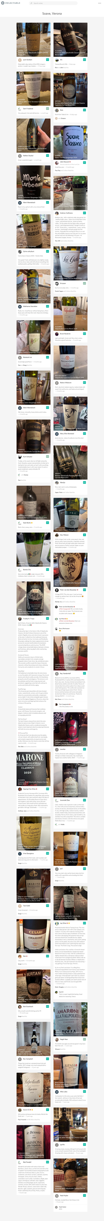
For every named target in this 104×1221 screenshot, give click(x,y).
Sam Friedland (28, 109)
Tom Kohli (26, 906)
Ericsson (63, 283)
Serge (19, 863)
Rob (24, 956)
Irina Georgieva (28, 853)
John (61, 67)
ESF (59, 241)
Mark (56, 987)
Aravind (23, 1119)
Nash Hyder (64, 1195)
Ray (59, 170)
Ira (61, 602)
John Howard (64, 162)
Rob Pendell (27, 1162)
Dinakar (63, 118)
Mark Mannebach (29, 202)
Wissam (57, 1049)
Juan (25, 811)
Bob (22, 746)
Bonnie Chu (27, 570)
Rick (56, 67)
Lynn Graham (27, 60)
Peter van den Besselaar (68, 590)
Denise (26, 475)
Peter (60, 492)
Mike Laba (63, 1092)
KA (61, 60)
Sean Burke (27, 523)
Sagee (61, 291)
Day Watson (64, 535)
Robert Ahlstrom (65, 383)
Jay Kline (61, 618)
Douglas (61, 987)
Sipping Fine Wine (29, 789)
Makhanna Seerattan (30, 306)
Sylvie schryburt (28, 251)
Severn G (26, 1110)
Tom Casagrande (64, 704)
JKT (61, 869)
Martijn (62, 482)
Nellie (62, 824)
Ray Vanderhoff (65, 673)
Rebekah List (27, 357)
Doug (24, 365)
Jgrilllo (62, 1145)
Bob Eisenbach (28, 1006)
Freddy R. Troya (28, 619)
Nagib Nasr (64, 1039)
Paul (19, 1119)
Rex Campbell (28, 1059)
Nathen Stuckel (28, 156)
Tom (19, 365)
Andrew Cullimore (66, 213)
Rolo (61, 110)
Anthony (20, 811)
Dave (59, 699)
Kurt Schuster (27, 457)
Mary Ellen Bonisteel (67, 434)
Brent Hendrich (65, 334)
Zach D (61, 992)
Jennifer (63, 749)
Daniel (57, 291)
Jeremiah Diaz (65, 800)
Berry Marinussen (64, 628)
